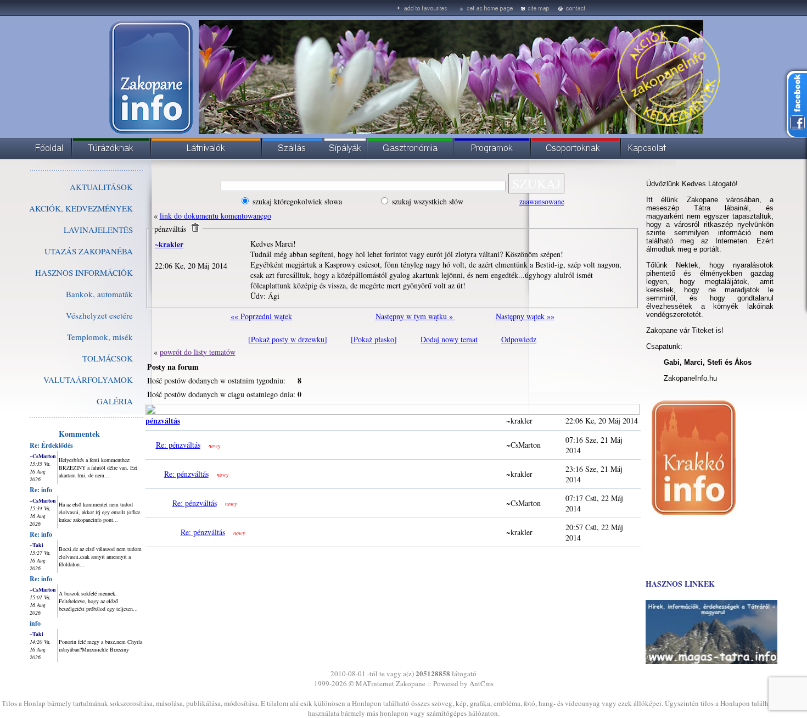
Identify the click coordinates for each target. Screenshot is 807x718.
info (35, 623)
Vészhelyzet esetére (99, 315)
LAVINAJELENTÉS (98, 229)
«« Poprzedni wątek (261, 316)
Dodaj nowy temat (449, 339)
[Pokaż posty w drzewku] (287, 339)
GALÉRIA (115, 401)
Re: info (41, 489)
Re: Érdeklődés (51, 445)
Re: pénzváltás (178, 444)
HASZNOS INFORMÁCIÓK (84, 272)
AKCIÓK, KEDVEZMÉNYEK (81, 208)
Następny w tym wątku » (415, 316)
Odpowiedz (518, 339)
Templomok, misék (100, 336)
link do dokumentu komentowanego (215, 215)
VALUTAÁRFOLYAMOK (88, 379)
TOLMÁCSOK (107, 358)
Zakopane (410, 683)
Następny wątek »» (525, 316)
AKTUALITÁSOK (101, 186)
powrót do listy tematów (198, 352)
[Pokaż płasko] (374, 339)
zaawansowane (541, 201)
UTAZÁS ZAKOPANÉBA (88, 251)
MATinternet (375, 683)
